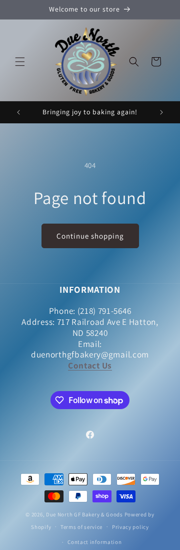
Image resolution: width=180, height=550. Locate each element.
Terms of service (81, 526)
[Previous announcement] (19, 112)
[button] (20, 62)
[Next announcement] (161, 112)
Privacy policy (130, 526)
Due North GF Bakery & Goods (84, 514)
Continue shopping (90, 236)
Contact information (95, 541)
